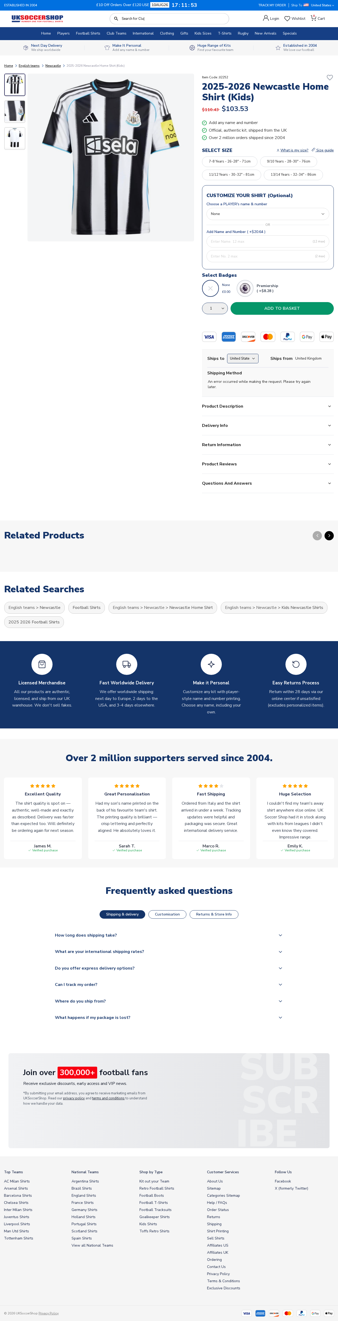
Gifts (184, 33)
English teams (29, 66)
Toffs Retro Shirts (154, 1231)
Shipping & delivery (122, 914)
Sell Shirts (215, 1238)
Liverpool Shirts (17, 1224)
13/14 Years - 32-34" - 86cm (293, 174)
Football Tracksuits (155, 1209)
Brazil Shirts (82, 1188)
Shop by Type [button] (151, 1172)
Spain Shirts (82, 1238)
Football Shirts (88, 33)
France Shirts (83, 1202)
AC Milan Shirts (17, 1181)
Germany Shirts (84, 1209)
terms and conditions (108, 1098)
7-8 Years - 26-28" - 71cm (230, 161)
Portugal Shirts (84, 1224)
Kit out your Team (154, 1181)
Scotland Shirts (84, 1231)
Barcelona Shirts (18, 1195)
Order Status (218, 1209)
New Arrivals (265, 33)
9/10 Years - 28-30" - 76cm (288, 161)
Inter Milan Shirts (18, 1209)
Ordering (214, 1259)
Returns (213, 1216)
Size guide (324, 150)
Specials (290, 33)
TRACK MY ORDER (272, 5)
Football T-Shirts (153, 1202)
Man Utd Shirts (16, 1231)
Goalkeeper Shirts (154, 1216)
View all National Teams (92, 1245)
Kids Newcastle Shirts (302, 608)
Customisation (167, 914)
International (143, 33)
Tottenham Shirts (18, 1238)
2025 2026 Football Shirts (34, 622)
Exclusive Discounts (223, 1288)
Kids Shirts (148, 1224)
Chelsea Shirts (16, 1202)
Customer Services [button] (223, 1172)
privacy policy (74, 1098)
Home (46, 33)
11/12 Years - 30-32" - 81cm (231, 174)
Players (63, 33)
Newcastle (53, 66)
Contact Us (216, 1266)
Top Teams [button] (13, 1172)
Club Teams (116, 33)
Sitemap (214, 1188)
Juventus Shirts (16, 1216)
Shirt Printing (218, 1231)
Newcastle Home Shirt (191, 608)
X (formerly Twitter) (291, 1188)
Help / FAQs (217, 1202)
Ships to (215, 358)
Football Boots (151, 1195)
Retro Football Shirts (156, 1188)
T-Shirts (225, 33)
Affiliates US (217, 1245)
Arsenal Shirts (16, 1188)
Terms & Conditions (223, 1281)
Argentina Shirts (85, 1181)
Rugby (243, 33)
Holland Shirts (84, 1216)
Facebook (283, 1181)
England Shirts (84, 1195)
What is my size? (294, 150)
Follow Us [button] (283, 1172)
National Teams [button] (85, 1172)
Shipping (214, 1224)
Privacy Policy (218, 1273)
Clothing (167, 33)
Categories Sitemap (223, 1195)
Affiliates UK (217, 1252)
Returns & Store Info (214, 914)
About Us (215, 1181)
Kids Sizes (203, 33)
